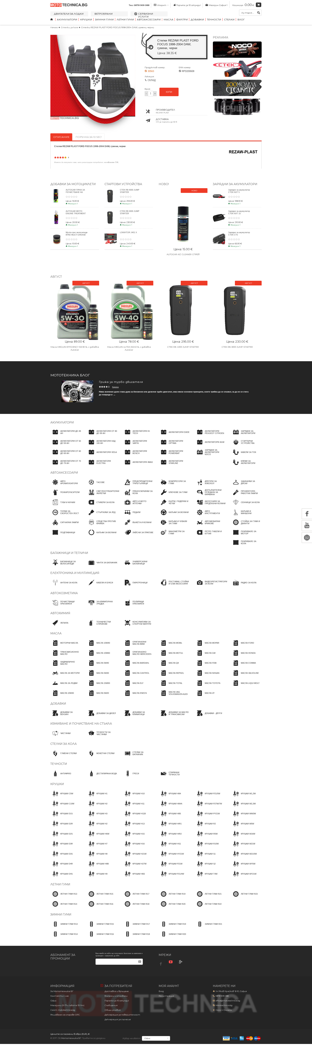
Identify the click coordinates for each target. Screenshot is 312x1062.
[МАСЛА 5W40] (97, 666)
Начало (54, 27)
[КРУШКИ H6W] (97, 837)
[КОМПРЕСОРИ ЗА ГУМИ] (174, 485)
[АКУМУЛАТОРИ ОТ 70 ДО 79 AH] (65, 465)
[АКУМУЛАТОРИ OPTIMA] (174, 445)
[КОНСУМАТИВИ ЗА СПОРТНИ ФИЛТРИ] (138, 626)
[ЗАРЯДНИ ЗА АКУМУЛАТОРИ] (246, 435)
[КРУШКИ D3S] (61, 857)
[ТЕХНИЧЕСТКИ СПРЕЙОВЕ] (101, 626)
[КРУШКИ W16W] (243, 837)
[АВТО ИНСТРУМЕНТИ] (210, 516)
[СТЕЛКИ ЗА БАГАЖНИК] (138, 757)
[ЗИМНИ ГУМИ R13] (64, 927)
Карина (115, 387)
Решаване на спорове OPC (65, 1014)
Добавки (197, 19)
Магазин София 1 (217, 5)
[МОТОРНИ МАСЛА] (64, 646)
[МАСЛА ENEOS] (135, 696)
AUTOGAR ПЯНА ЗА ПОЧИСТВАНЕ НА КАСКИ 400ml (75, 192)
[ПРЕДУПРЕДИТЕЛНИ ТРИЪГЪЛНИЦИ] (138, 485)
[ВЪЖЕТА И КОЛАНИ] (137, 526)
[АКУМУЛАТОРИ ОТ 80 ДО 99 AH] (101, 435)
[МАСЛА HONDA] (243, 656)
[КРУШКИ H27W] (134, 867)
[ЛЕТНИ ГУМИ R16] (99, 907)
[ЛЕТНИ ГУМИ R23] (244, 897)
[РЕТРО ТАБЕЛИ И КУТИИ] (210, 536)
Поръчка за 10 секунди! (188, 5)
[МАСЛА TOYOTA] (207, 686)
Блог (241, 19)
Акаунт (162, 5)
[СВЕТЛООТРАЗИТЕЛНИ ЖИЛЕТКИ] (102, 496)
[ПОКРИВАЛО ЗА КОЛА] (246, 546)
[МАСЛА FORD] (242, 646)
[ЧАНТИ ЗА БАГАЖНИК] (101, 566)
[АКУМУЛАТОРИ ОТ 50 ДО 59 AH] (65, 445)
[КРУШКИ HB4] (170, 797)
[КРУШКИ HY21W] (171, 857)
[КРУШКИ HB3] (134, 877)
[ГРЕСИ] (131, 777)
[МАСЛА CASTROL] (136, 676)
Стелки (229, 19)
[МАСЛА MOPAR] (207, 646)
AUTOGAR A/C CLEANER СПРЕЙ (183, 254)
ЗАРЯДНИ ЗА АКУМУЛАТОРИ (235, 184)
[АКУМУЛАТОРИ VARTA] (138, 445)
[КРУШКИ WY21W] (243, 877)
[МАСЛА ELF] (133, 686)
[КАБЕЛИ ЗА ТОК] (243, 455)
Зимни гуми (104, 19)
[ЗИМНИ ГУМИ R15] (100, 927)
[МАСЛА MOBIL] (170, 646)
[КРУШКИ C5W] (61, 797)
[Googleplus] (181, 962)
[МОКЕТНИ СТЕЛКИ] (100, 757)
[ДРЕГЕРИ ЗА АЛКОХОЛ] (210, 485)
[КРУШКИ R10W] (207, 847)
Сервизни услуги (145, 15)
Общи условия (113, 1010)
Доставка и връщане (117, 991)
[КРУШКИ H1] (96, 797)
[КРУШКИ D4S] (61, 877)
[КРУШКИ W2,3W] (243, 807)
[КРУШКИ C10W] (62, 807)
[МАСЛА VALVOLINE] (245, 676)
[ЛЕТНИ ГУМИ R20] (172, 907)
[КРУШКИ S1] (205, 857)
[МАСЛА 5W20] (97, 696)
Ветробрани (103, 13)
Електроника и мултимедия (74, 573)
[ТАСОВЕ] (95, 485)
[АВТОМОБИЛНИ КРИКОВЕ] (210, 526)
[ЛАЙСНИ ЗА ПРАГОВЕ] (138, 536)
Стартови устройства (123, 184)
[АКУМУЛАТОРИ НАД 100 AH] (101, 445)
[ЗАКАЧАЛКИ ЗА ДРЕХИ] (246, 485)
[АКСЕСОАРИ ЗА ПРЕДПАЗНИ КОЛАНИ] (210, 505)
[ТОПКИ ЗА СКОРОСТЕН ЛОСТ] (65, 516)
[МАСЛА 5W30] (97, 676)
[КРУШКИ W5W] (242, 827)
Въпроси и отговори (116, 996)
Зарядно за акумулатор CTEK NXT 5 (239, 191)
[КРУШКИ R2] (205, 827)
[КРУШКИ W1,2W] (243, 797)
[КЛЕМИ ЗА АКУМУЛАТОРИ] (246, 465)
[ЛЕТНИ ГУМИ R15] (99, 897)
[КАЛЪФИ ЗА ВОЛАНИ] (101, 536)
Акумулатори (67, 19)
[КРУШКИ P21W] (170, 867)
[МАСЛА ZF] (205, 696)
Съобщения (111, 1005)
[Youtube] (171, 962)
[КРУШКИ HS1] (170, 847)
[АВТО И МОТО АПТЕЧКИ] (138, 505)
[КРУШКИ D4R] (61, 867)
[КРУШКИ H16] (134, 847)
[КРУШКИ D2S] (61, 837)
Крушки (86, 19)
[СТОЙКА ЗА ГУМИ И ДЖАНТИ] (246, 526)
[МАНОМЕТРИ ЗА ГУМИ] (174, 536)
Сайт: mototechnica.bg (62, 1010)
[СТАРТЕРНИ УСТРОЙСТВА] (246, 445)
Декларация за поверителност (122, 1014)
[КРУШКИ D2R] (61, 827)
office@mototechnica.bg (228, 1000)
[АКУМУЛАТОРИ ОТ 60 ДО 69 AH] (65, 455)
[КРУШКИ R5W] (206, 837)
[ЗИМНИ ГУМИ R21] (208, 927)
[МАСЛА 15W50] (98, 686)
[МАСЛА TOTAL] (170, 686)
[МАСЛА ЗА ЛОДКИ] (63, 686)
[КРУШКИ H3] (96, 817)
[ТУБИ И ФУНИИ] (62, 505)
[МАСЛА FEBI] (205, 666)
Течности (214, 19)
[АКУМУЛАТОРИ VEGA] (101, 455)
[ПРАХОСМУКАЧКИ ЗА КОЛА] (138, 496)
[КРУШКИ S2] (205, 867)
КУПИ (169, 92)
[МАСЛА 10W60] (98, 656)
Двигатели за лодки (69, 13)
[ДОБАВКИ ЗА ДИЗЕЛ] (101, 716)
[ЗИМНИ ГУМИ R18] (136, 937)
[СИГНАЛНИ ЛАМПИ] (64, 526)
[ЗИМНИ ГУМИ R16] (100, 937)
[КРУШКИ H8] (96, 857)
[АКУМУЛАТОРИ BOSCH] (138, 455)
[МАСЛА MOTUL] (171, 656)
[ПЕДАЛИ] (131, 516)
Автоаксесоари (149, 19)
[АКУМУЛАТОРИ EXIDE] (174, 435)
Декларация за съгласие (118, 1019)
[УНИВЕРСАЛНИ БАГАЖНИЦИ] (138, 566)
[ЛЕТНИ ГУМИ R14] (63, 907)
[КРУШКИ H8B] (97, 867)
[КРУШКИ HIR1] (170, 827)
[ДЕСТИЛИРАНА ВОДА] (101, 777)
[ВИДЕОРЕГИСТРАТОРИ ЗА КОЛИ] (211, 586)
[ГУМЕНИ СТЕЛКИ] (63, 757)
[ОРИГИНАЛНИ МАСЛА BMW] (138, 646)
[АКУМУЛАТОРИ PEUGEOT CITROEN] (210, 435)
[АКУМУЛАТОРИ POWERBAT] (174, 455)
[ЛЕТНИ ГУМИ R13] (63, 897)
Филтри (182, 19)
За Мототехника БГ (61, 991)
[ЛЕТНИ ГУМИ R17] (136, 897)
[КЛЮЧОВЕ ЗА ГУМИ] (173, 496)
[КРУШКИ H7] (96, 847)
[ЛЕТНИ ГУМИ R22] (208, 907)
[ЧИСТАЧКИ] (60, 736)
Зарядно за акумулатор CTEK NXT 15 (239, 212)
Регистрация (166, 996)
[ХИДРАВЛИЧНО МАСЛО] (65, 666)
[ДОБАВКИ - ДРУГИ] (208, 716)
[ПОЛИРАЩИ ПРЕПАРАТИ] (138, 606)
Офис (53, 1000)
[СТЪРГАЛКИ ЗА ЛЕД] (100, 516)
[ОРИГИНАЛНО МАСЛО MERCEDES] (138, 656)
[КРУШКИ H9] (96, 877)
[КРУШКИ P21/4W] (171, 877)
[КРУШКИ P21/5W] (207, 797)
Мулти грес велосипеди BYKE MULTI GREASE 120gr (76, 234)
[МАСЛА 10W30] (62, 696)
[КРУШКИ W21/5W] (244, 857)
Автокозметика (64, 593)
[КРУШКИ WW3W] (243, 817)
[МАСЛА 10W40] (98, 646)
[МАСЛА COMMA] (243, 666)
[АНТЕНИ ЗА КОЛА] (63, 586)
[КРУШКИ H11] (133, 807)
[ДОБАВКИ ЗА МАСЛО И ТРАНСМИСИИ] (174, 716)
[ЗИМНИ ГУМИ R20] (172, 937)
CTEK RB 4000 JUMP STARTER (183, 347)
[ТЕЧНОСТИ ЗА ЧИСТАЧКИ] (101, 736)
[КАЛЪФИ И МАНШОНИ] (246, 516)
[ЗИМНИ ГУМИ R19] (172, 927)
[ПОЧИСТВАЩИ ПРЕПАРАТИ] (65, 606)
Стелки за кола (70, 27)
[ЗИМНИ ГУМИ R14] (64, 937)
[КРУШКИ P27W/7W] (208, 807)
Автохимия (60, 613)
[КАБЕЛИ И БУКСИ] (99, 586)
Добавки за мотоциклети (73, 184)
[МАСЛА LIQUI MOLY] (245, 686)
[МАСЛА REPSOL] (171, 676)
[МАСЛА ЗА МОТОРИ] (65, 676)
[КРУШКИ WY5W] (243, 867)
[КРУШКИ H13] (134, 827)
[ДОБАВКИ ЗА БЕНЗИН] (65, 716)
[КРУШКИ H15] (134, 837)
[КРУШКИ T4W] (206, 877)
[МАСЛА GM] (205, 656)
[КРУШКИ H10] (134, 797)
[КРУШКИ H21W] (134, 857)
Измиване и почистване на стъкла (81, 723)
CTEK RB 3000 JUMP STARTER (237, 347)
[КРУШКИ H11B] (134, 817)
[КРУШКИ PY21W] (207, 817)
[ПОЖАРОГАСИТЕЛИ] (65, 496)
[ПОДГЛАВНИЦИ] (62, 536)
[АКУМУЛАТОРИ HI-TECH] (138, 435)
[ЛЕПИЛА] (59, 626)
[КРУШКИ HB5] (170, 817)
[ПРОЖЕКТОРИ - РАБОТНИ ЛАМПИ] (246, 496)
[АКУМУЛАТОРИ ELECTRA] (101, 465)
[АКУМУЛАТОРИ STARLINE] (174, 465)
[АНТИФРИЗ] (60, 777)
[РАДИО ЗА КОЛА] (243, 586)
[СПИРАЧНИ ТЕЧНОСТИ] (174, 777)
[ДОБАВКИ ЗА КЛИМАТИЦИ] (138, 716)
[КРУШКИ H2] (96, 807)
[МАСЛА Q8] (169, 666)
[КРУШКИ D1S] (61, 817)
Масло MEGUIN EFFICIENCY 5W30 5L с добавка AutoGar (75, 348)
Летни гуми (125, 19)
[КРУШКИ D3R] (61, 847)
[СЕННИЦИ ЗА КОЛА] (245, 505)
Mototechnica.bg (224, 1005)
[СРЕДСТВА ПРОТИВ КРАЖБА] (101, 526)
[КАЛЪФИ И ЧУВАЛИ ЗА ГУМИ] (174, 526)
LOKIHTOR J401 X (128, 232)
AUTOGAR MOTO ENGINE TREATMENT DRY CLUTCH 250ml (76, 213)
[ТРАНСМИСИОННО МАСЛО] (65, 656)
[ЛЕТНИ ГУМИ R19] (172, 897)
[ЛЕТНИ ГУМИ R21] (208, 897)
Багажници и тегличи (69, 553)
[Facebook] (161, 963)
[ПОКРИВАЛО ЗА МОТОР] (246, 536)
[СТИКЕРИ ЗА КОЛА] (100, 505)
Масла (168, 19)
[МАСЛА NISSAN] (207, 676)
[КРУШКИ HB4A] (170, 807)
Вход (161, 991)
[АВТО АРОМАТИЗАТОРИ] (65, 485)
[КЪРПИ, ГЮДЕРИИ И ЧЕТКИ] (174, 505)
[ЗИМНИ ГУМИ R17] (136, 927)
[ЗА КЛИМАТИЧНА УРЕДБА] (101, 606)
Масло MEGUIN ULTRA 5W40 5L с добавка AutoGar (129, 348)
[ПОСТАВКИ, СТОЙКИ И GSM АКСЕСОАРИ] (174, 586)
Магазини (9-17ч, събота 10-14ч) (67, 1005)
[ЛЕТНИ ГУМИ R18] (136, 907)
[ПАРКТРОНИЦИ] (135, 586)
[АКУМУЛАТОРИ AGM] (209, 445)
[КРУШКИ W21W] (243, 847)
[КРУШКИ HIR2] (170, 837)
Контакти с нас (59, 996)
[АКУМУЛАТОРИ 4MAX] (138, 465)
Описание (61, 137)
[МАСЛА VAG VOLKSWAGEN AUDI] (174, 696)
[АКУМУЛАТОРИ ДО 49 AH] (65, 435)
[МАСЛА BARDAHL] (136, 666)
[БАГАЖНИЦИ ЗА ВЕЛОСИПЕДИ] (65, 566)
